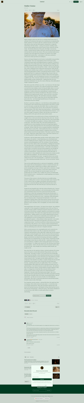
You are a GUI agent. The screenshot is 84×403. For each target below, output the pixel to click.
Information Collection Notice (41, 382)
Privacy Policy (49, 382)
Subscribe (42, 379)
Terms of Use (47, 381)
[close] (51, 366)
